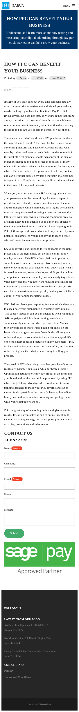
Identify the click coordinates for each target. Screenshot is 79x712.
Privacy (9, 670)
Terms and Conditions (17, 677)
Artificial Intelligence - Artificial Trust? (26, 625)
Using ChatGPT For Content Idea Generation (30, 651)
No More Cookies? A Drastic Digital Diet (27, 638)
